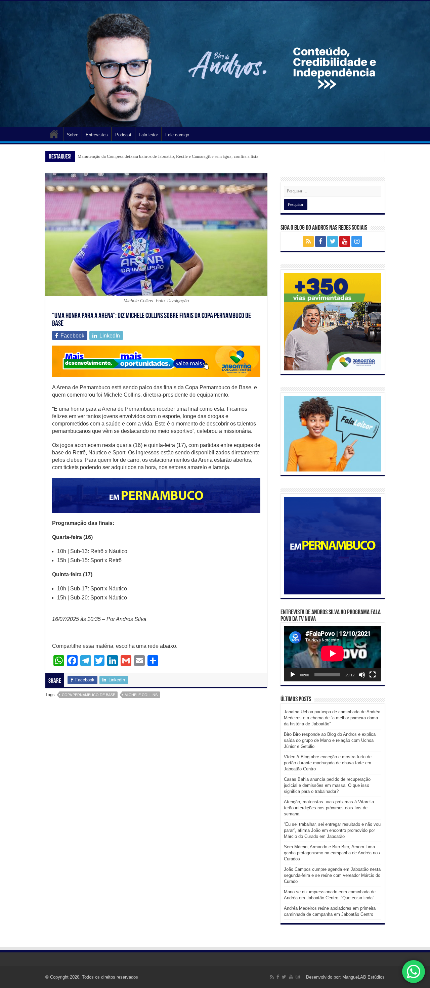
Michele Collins (141, 695)
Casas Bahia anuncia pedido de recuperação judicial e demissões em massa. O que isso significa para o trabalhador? (327, 785)
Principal (54, 134)
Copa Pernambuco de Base (88, 695)
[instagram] (356, 241)
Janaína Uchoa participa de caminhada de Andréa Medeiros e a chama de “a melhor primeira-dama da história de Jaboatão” (332, 717)
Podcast (123, 134)
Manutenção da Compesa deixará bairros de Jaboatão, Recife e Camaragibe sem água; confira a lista (168, 156)
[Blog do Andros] (215, 64)
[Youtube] (344, 241)
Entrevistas (97, 134)
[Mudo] (361, 674)
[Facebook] (320, 241)
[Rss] (308, 241)
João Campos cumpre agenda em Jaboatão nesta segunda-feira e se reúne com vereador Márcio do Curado (332, 875)
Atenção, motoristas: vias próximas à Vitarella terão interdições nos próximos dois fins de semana (329, 807)
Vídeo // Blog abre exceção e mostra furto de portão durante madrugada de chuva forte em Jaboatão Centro (328, 762)
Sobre (72, 134)
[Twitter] (332, 241)
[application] (332, 653)
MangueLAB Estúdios (363, 977)
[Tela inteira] (372, 674)
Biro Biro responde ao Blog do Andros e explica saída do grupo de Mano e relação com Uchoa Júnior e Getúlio (330, 740)
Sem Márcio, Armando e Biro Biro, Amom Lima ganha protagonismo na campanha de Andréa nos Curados (332, 852)
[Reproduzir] (292, 674)
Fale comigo (177, 134)
